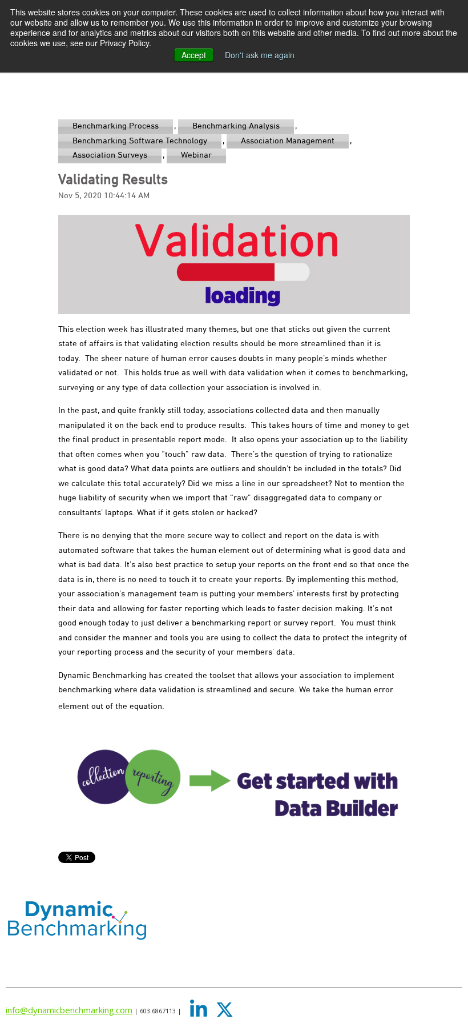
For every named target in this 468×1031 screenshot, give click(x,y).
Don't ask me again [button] (259, 55)
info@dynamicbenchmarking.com (69, 1010)
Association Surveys (109, 155)
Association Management (287, 141)
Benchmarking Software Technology (139, 141)
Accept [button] (193, 55)
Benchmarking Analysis (236, 126)
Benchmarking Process (115, 126)
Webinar (196, 155)
